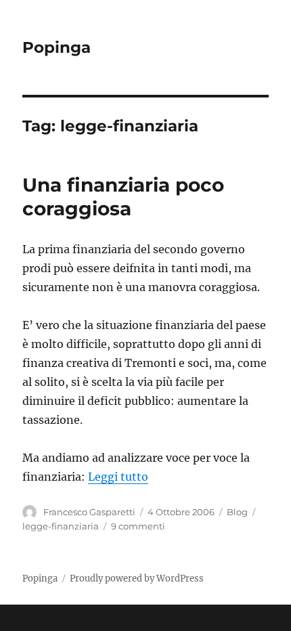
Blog (237, 511)
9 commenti (138, 526)
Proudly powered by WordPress (137, 578)
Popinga (56, 47)
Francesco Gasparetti (89, 511)
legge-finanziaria (60, 526)
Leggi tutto (118, 476)
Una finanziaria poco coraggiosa (123, 196)
